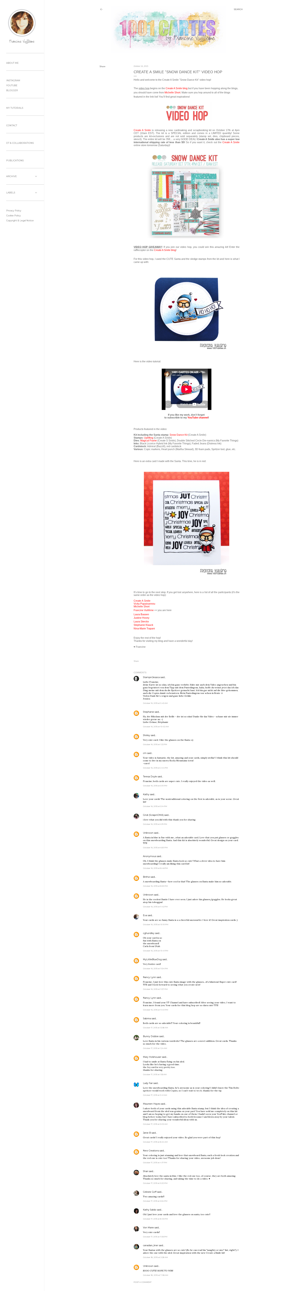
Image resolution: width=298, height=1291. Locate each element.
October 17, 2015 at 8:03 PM (155, 1219)
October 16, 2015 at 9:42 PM (155, 906)
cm (145, 753)
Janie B (147, 1132)
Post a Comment (142, 1282)
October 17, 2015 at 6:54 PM (155, 1201)
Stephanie (148, 711)
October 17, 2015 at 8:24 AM (155, 1142)
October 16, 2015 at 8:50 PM (155, 886)
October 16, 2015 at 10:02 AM (156, 726)
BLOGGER (12, 90)
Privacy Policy (13, 210)
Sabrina (147, 1018)
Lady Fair (148, 1083)
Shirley (146, 735)
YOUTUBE (11, 85)
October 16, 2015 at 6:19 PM (155, 824)
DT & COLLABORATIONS (20, 143)
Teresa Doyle (150, 776)
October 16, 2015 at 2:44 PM (155, 768)
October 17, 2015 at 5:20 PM (155, 1183)
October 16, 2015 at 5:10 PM (155, 785)
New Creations (151, 1150)
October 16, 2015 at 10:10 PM (155, 924)
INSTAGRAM (13, 80)
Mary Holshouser (152, 1057)
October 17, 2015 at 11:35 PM (155, 1236)
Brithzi (146, 877)
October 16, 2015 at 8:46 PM (155, 868)
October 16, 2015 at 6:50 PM (155, 847)
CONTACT (11, 125)
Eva (145, 915)
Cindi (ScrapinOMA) (153, 815)
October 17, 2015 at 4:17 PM (155, 1162)
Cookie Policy (13, 215)
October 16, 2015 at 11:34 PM (155, 968)
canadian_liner (150, 1245)
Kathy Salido (149, 1209)
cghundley (148, 933)
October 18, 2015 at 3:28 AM (155, 1257)
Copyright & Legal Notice (20, 220)
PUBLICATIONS (15, 160)
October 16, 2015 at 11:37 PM (155, 989)
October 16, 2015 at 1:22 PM (155, 744)
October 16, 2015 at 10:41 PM (155, 950)
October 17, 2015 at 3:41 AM (155, 1095)
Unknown (148, 832)
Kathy (146, 794)
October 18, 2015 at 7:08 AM (155, 1275)
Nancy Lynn (149, 977)
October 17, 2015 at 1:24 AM (155, 1048)
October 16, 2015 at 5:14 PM (155, 806)
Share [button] (102, 66)
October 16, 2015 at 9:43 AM (155, 703)
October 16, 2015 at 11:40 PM (155, 1010)
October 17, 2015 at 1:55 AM (155, 1074)
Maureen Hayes (151, 1103)
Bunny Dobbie (151, 1036)
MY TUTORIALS (14, 108)
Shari (145, 1171)
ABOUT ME (12, 63)
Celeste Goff (149, 1191)
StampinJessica (151, 677)
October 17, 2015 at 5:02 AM (155, 1124)
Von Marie (148, 1227)
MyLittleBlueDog (152, 959)
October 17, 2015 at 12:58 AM (155, 1027)
